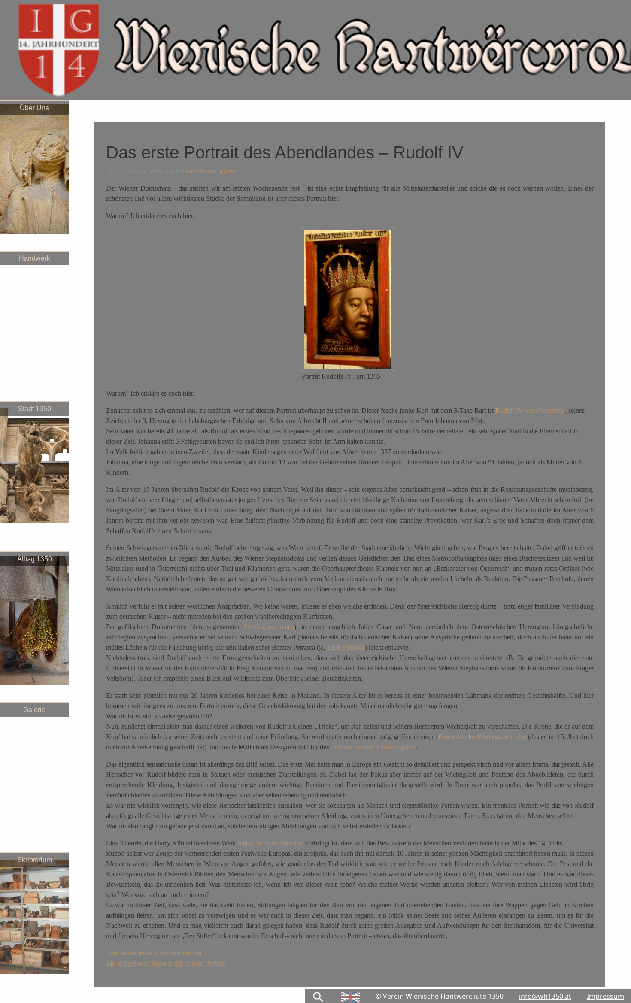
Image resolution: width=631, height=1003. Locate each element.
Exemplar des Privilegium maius (482, 736)
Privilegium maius (269, 626)
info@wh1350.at (545, 996)
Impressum (605, 996)
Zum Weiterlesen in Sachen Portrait (154, 953)
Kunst (227, 171)
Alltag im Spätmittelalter (270, 843)
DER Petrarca (346, 647)
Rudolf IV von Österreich (530, 410)
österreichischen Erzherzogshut (373, 747)
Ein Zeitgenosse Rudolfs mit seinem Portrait (165, 963)
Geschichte (201, 171)
